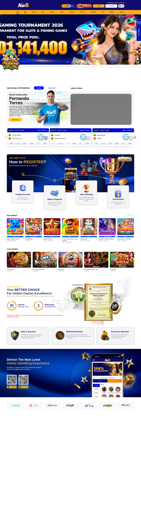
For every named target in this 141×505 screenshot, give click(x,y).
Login (98, 6)
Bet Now (15, 120)
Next (135, 137)
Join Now (111, 6)
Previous (5, 137)
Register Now (125, 159)
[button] (70, 39)
